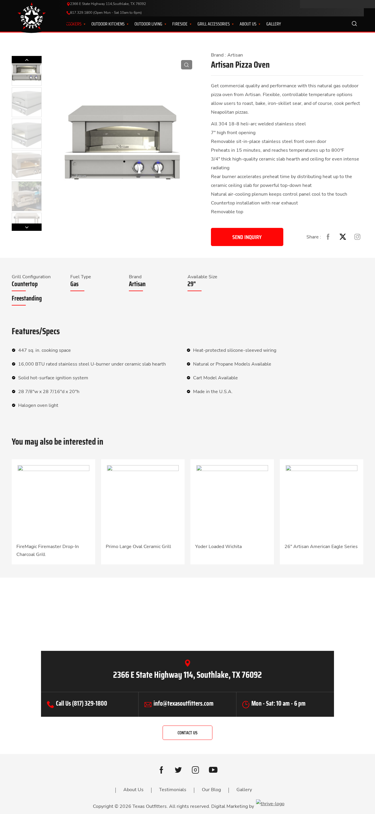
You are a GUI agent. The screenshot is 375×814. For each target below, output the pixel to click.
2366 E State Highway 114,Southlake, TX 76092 (108, 3)
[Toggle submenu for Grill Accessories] (229, 24)
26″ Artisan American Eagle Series (321, 546)
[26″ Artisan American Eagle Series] (321, 500)
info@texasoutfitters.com (184, 703)
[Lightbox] (186, 64)
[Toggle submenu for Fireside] (187, 24)
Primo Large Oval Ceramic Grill (138, 546)
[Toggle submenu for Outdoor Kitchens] (124, 24)
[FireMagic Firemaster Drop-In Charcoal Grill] (53, 500)
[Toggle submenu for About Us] (256, 24)
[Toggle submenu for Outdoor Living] (162, 24)
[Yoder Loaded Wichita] (232, 500)
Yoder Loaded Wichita (218, 546)
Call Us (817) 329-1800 (81, 703)
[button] (27, 227)
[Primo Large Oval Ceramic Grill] (143, 500)
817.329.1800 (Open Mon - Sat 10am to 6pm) (106, 12)
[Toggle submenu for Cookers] (81, 24)
